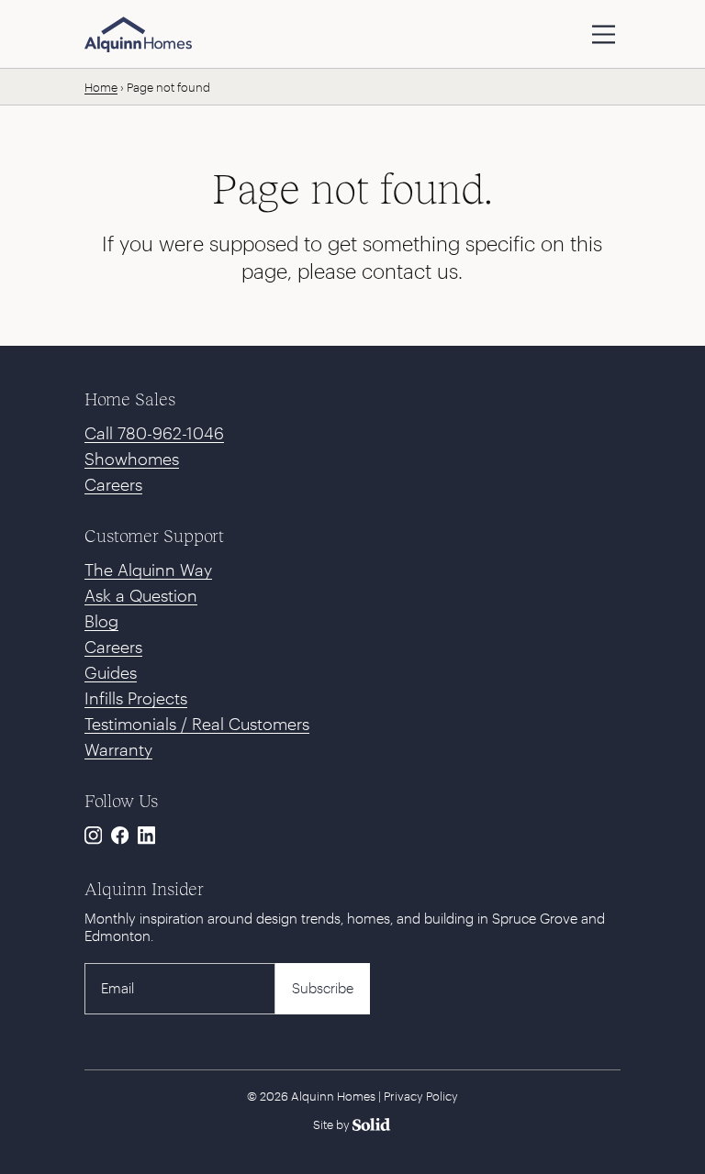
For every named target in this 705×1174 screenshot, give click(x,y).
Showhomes (131, 459)
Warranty (118, 749)
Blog (101, 621)
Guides (110, 672)
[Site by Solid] (353, 1124)
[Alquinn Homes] (138, 35)
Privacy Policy (421, 1096)
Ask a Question (140, 595)
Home (101, 87)
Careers (113, 484)
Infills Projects (135, 698)
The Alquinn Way (148, 569)
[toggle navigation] (604, 34)
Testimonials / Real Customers (196, 724)
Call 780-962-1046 (154, 433)
